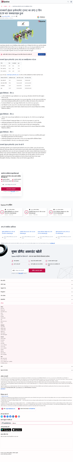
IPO (9, 6)
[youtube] (16, 416)
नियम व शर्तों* (13, 191)
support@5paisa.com (10, 408)
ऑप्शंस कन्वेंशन (3, 318)
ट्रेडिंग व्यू (2, 351)
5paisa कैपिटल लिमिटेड (6, 16)
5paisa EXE (3, 346)
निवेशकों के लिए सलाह (4, 396)
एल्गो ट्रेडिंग (2, 343)
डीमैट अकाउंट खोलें (37, 270)
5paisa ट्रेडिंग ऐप (4, 344)
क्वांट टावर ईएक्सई (3, 354)
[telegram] (2, 416)
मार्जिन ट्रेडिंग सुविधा (4, 334)
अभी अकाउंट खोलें (42, 54)
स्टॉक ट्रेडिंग (3, 326)
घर (1, 6)
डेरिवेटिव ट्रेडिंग (3, 328)
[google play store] (6, 430)
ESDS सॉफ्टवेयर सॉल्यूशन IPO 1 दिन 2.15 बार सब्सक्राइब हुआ (61, 212)
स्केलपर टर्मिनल (3, 338)
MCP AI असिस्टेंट (3, 348)
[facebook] (10, 416)
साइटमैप (2, 314)
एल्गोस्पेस (2, 349)
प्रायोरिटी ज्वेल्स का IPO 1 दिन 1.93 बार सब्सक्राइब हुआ (37, 212)
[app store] (17, 430)
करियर (2, 313)
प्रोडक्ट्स (2, 325)
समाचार (5, 6)
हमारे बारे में (2, 308)
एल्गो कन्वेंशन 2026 (4, 311)
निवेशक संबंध (3, 310)
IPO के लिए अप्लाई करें (11, 189)
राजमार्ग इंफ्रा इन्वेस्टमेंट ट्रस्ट (13, 74)
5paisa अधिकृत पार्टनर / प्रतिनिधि (6, 361)
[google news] (19, 416)
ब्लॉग (1, 319)
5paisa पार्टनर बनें (4, 359)
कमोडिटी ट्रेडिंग (3, 329)
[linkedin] (13, 416)
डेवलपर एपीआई (3, 352)
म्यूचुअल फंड (2, 331)
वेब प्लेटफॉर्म (2, 340)
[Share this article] (16, 16)
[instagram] (5, 416)
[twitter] (7, 416)
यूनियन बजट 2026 (4, 321)
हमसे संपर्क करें (3, 388)
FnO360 (2, 341)
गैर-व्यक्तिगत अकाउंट (4, 363)
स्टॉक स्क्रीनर (3, 333)
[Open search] (68, 2)
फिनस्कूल (2, 316)
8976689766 (32, 408)
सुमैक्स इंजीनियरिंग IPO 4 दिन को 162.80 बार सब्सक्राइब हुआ (11, 212)
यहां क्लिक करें (52, 243)
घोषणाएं (2, 322)
